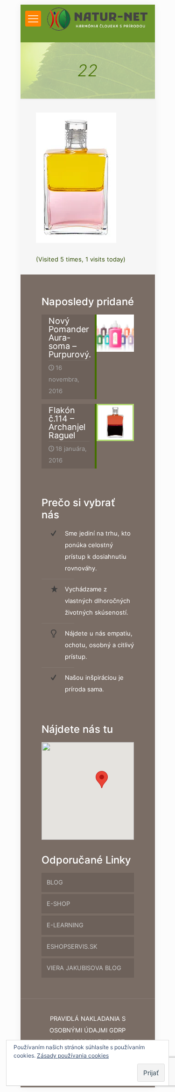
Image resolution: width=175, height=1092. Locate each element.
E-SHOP (58, 903)
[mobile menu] (33, 19)
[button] (102, 779)
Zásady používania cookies (73, 1055)
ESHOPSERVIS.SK (72, 946)
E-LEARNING (65, 925)
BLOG (55, 882)
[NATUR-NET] (97, 18)
